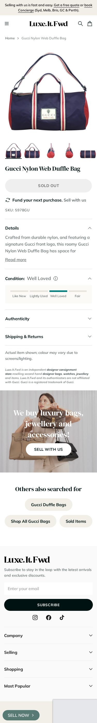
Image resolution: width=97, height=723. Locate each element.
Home (10, 38)
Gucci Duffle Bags (48, 504)
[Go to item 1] (13, 150)
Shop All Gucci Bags (30, 521)
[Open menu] (6, 23)
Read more (15, 259)
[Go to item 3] (50, 150)
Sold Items (76, 521)
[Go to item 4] (69, 150)
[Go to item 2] (32, 150)
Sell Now (18, 715)
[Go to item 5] (88, 150)
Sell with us (75, 200)
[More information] (55, 278)
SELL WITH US (48, 449)
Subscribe (48, 605)
